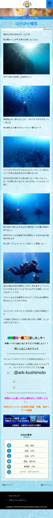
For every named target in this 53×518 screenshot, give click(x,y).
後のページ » (46, 485)
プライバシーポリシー (17, 500)
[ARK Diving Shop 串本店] (23, 4)
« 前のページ (6, 485)
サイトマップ (14, 496)
